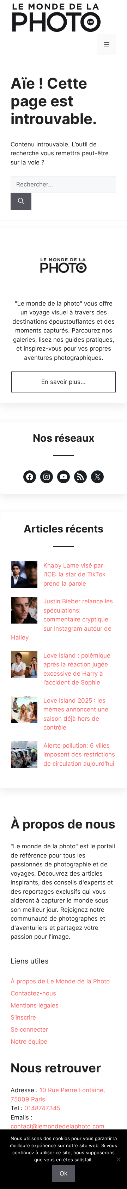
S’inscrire (23, 1017)
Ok (63, 1173)
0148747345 (42, 1108)
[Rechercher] (21, 201)
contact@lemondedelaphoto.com (57, 1126)
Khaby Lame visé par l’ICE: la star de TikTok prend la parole (74, 574)
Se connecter (29, 1029)
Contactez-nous (33, 993)
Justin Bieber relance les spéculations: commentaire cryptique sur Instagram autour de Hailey (62, 619)
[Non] (118, 1159)
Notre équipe (29, 1041)
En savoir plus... (63, 381)
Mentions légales (35, 1005)
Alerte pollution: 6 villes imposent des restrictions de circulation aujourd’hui (79, 754)
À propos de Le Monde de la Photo (60, 981)
